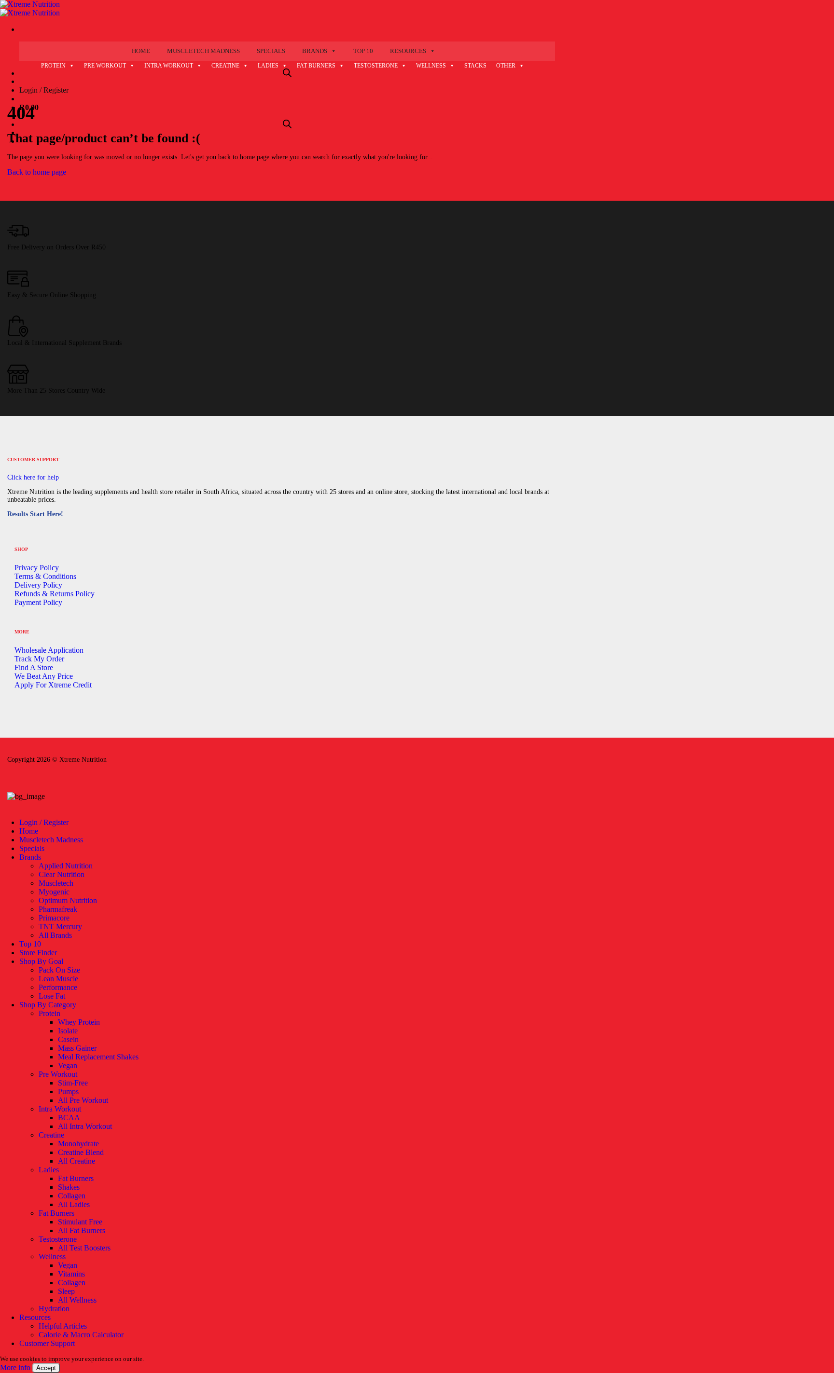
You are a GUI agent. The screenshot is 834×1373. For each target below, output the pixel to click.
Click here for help (33, 477)
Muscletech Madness (203, 51)
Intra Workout (168, 65)
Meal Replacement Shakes (98, 1057)
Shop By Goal (41, 961)
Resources (408, 51)
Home (141, 51)
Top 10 (363, 51)
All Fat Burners (81, 1230)
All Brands (55, 935)
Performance (58, 987)
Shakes (69, 1187)
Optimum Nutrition (68, 900)
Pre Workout (105, 65)
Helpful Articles (63, 1326)
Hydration (54, 1308)
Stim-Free (73, 1083)
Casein (68, 1039)
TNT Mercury (60, 926)
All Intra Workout (85, 1126)
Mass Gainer (77, 1048)
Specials (271, 51)
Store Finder (38, 952)
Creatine (225, 65)
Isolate (68, 1031)
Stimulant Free (80, 1222)
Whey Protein (79, 1022)
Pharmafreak (58, 909)
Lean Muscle (58, 979)
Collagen (71, 1196)
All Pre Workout (83, 1100)
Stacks (475, 65)
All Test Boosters (84, 1248)
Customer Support (47, 1343)
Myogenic (54, 892)
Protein (53, 65)
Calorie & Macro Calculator (81, 1335)
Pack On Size (59, 970)
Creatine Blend (81, 1152)
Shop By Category (47, 1005)
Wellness (431, 65)
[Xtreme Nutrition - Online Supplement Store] (30, 8)
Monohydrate (78, 1144)
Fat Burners (316, 65)
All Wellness (77, 1300)
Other (505, 65)
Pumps (68, 1091)
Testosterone (376, 65)
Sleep (66, 1291)
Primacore (54, 918)
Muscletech (56, 883)
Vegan (67, 1065)
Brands (314, 51)
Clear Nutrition (61, 874)
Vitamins (71, 1274)
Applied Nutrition (66, 866)
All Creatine (76, 1161)
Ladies (268, 65)
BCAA (69, 1117)
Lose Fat (52, 996)
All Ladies (74, 1204)
